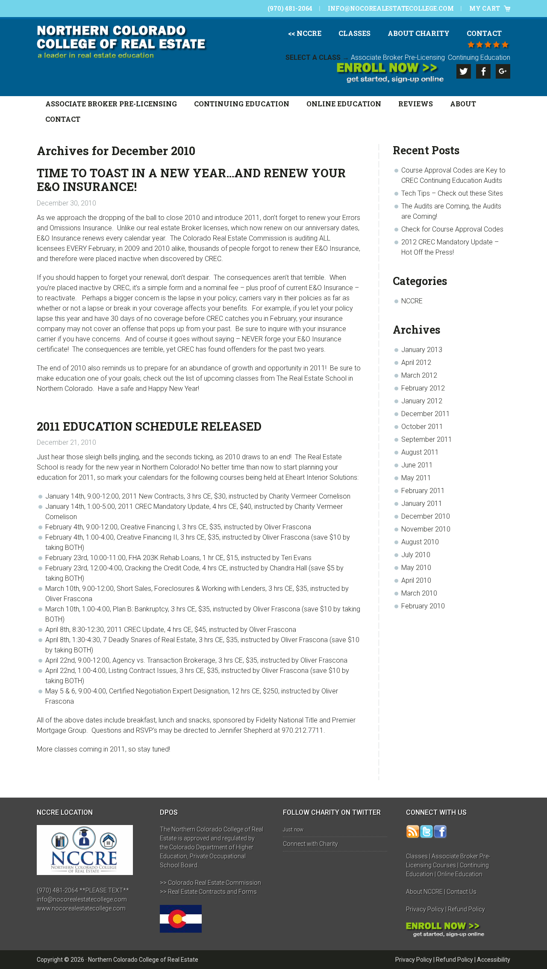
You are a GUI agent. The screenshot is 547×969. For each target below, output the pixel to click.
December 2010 (425, 516)
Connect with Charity (310, 843)
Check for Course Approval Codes (452, 229)
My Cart (484, 8)
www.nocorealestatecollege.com (81, 908)
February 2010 (423, 606)
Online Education (459, 874)
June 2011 (417, 465)
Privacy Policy (425, 909)
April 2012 (416, 362)
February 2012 (423, 388)
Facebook (483, 71)
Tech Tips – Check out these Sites (452, 193)
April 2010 (416, 580)
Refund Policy (466, 909)
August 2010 (420, 542)
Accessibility (493, 959)
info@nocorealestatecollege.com (391, 8)
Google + (503, 71)
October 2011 (422, 427)
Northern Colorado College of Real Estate (143, 959)
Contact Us (461, 891)
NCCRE (412, 301)
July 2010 (415, 555)
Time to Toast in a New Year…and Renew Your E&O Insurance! (191, 179)
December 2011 (425, 414)
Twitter (463, 71)
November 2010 (425, 529)
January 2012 (421, 401)
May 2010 (416, 568)
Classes (417, 856)
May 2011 (416, 478)
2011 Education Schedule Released (149, 426)
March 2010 (419, 593)
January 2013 (421, 350)
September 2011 (426, 439)
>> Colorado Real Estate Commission (210, 882)
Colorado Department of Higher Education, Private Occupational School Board (206, 856)
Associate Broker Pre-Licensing (398, 57)
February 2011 (423, 491)
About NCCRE (424, 891)
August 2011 (420, 452)
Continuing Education (479, 57)
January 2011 (421, 503)
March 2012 (419, 375)
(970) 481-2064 (290, 8)
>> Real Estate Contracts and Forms (208, 891)
